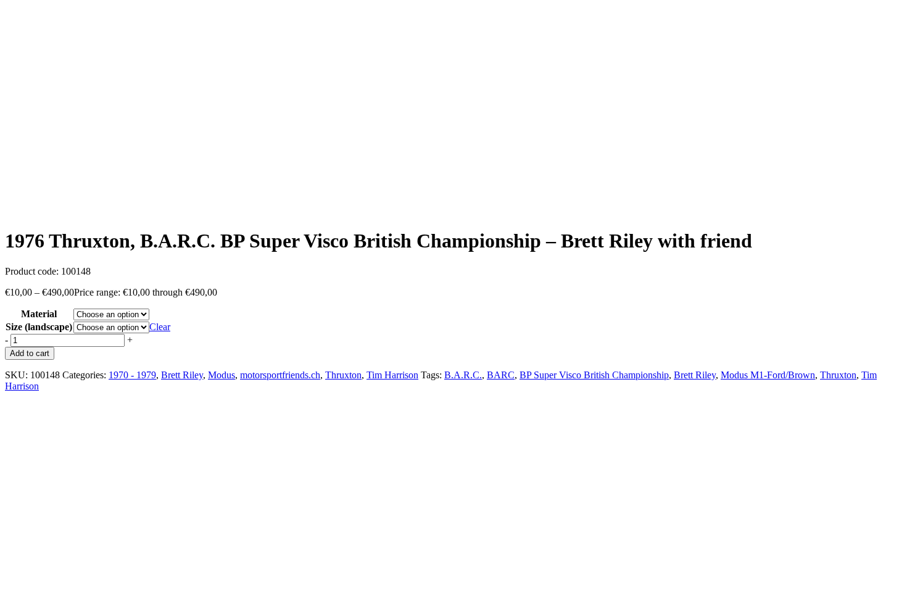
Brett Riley (182, 375)
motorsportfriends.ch (280, 375)
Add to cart (29, 353)
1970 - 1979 (132, 375)
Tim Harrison (392, 375)
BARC (501, 375)
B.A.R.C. (463, 375)
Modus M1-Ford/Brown (768, 375)
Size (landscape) (39, 327)
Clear (159, 327)
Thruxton (343, 375)
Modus (221, 375)
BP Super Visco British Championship (594, 375)
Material (39, 314)
